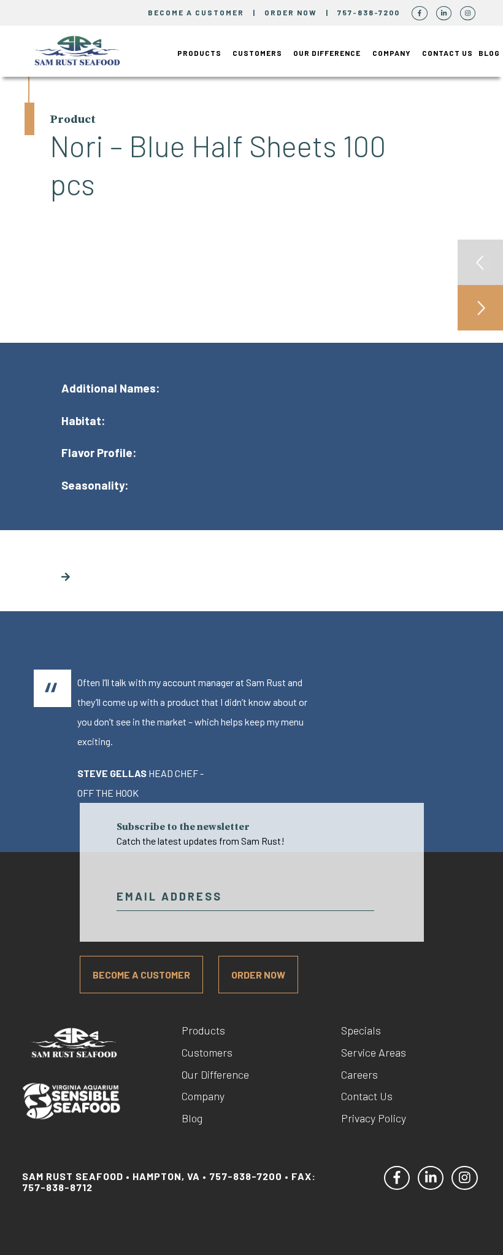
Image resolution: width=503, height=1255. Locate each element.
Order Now (292, 12)
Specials (361, 1030)
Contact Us (447, 53)
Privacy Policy (373, 1118)
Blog (489, 53)
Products (199, 53)
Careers (359, 1074)
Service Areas (373, 1052)
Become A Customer (141, 974)
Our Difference (327, 53)
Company (391, 53)
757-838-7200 (369, 12)
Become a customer (196, 12)
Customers (257, 53)
